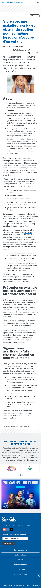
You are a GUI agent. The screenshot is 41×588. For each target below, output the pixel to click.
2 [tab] (20, 475)
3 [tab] (23, 475)
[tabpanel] (23, 468)
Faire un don (20, 569)
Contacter (20, 560)
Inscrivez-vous (8, 543)
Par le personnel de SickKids (14, 46)
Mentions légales (20, 574)
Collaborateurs (20, 555)
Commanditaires (20, 565)
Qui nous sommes (20, 550)
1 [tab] (18, 475)
